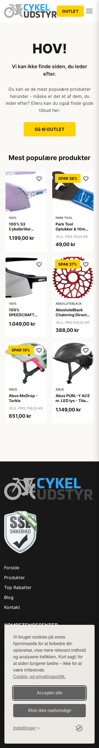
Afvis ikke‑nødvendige (49, 710)
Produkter (14, 577)
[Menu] (89, 11)
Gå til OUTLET (50, 129)
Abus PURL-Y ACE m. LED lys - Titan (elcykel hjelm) (73, 400)
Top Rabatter (17, 587)
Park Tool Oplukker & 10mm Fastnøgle (72, 229)
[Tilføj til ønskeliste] (39, 179)
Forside (11, 567)
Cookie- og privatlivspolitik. (39, 676)
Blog (8, 597)
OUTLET (70, 11)
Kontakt (12, 607)
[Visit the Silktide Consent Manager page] (79, 728)
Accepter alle (49, 693)
